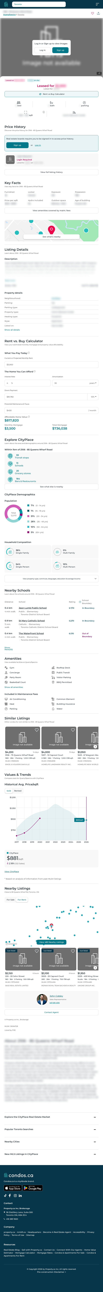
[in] (16, 1195)
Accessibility (79, 1232)
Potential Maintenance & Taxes (17, 404)
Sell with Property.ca (32, 1250)
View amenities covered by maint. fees (51, 210)
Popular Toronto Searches (19, 1129)
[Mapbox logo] (11, 943)
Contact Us (49, 1250)
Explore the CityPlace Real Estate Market (27, 1117)
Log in (43, 50)
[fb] (11, 1195)
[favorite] (36, 730)
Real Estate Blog (12, 1250)
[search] (39, 4)
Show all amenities (14, 687)
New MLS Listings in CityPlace (21, 1154)
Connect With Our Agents (69, 1250)
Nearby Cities (12, 1141)
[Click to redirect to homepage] (6, 4)
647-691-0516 (55, 1003)
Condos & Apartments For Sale (69, 1253)
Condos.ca (9, 1181)
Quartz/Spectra (9, 15)
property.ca (9, 1232)
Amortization (57, 377)
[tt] (6, 1195)
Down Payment (11, 390)
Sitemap (30, 1235)
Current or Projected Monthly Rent (19, 358)
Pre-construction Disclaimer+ (51, 1272)
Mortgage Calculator (25, 1253)
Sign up (60, 50)
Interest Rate (10, 377)
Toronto (21, 15)
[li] (21, 1195)
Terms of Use (18, 1235)
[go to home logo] (18, 1175)
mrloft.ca (21, 1232)
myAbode (22, 1181)
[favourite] (92, 13)
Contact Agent (51, 1012)
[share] (98, 13)
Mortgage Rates (45, 1253)
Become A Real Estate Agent (57, 1232)
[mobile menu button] (99, 4)
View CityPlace (12, 871)
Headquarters (34, 1232)
